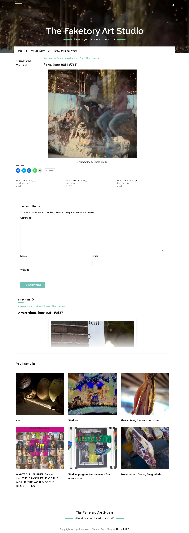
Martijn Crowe (55, 58)
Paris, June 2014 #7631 (60, 65)
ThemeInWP (122, 529)
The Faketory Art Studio (94, 31)
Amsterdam (24, 306)
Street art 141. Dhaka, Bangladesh (141, 474)
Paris (82, 58)
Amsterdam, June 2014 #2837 (40, 313)
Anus (19, 420)
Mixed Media (71, 58)
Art (45, 58)
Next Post (24, 300)
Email (95, 256)
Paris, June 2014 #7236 (127, 180)
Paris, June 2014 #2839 (76, 180)
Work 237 (73, 420)
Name (23, 256)
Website (24, 270)
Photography (92, 58)
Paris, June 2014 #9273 (26, 180)
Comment (26, 218)
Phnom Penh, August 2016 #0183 (140, 420)
